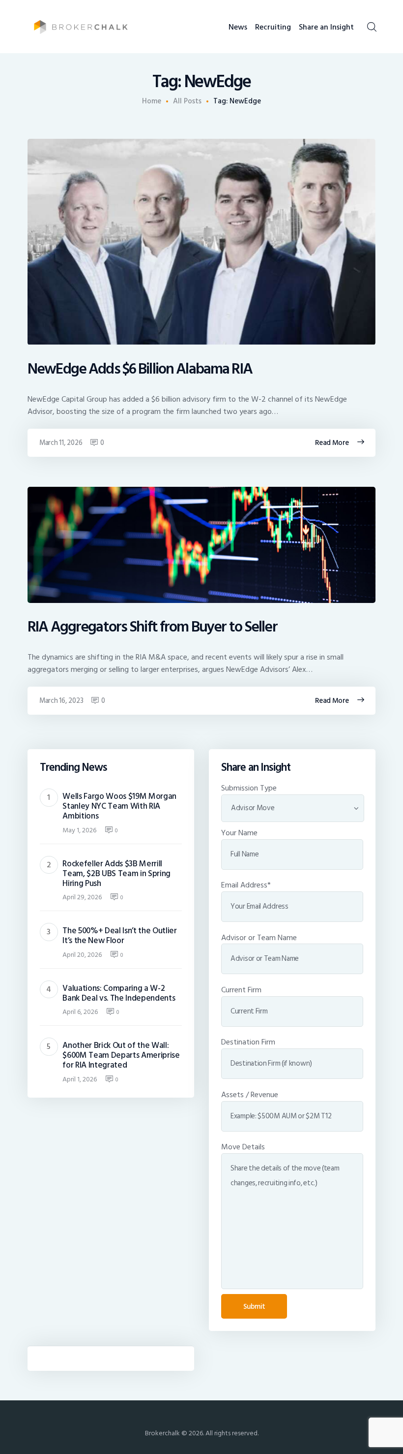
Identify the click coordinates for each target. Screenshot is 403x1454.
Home (151, 101)
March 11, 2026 (60, 442)
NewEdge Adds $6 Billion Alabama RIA (140, 369)
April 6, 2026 (80, 1011)
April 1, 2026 (79, 1079)
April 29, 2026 (82, 897)
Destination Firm (248, 1042)
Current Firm (241, 989)
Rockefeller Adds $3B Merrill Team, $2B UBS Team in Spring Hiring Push (116, 873)
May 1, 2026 (79, 830)
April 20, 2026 (82, 954)
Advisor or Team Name (259, 937)
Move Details (243, 1146)
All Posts (187, 101)
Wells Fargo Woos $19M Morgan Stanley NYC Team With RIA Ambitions (119, 806)
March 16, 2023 (61, 700)
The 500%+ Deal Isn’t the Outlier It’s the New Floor (119, 936)
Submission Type (249, 788)
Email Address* (246, 885)
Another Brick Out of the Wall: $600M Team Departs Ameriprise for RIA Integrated (120, 1055)
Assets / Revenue (249, 1094)
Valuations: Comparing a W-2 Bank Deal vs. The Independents (118, 993)
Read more (332, 443)
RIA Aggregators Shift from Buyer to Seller (152, 627)
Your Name (239, 832)
